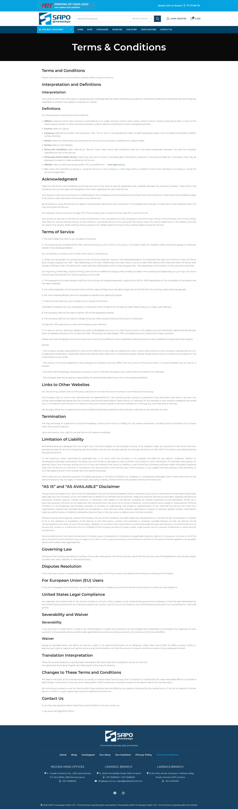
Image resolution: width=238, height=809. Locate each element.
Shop (74, 754)
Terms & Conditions (167, 754)
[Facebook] (115, 794)
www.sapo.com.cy (116, 164)
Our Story (105, 754)
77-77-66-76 (193, 5)
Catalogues (88, 754)
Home (63, 754)
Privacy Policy (144, 754)
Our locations (123, 754)
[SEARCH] (157, 19)
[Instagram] (123, 794)
